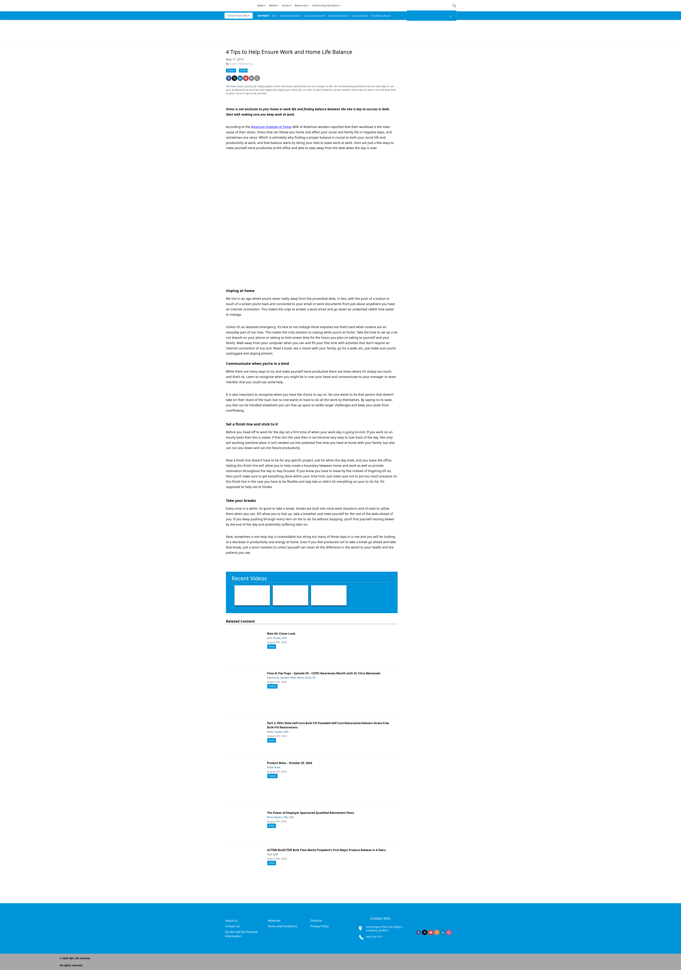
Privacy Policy (320, 926)
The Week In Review (381, 15)
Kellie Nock (273, 767)
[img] (239, 5)
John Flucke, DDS (277, 638)
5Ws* (274, 15)
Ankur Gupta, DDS (278, 731)
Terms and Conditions (282, 926)
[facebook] (229, 78)
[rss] (436, 932)
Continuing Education (325, 5)
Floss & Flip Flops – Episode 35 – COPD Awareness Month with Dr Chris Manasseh (323, 673)
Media (272, 5)
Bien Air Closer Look (281, 633)
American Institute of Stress (271, 127)
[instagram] (449, 932)
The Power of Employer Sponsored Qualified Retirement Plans (310, 813)
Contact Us (232, 926)
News (260, 5)
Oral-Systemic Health (314, 15)
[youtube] (430, 932)
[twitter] (234, 78)
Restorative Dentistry (338, 15)
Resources (301, 5)
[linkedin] (240, 78)
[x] (424, 932)
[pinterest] (246, 78)
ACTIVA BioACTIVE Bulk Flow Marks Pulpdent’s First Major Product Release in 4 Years (326, 850)
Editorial (316, 920)
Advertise (274, 920)
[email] (251, 78)
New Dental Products (290, 15)
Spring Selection (360, 15)
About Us (231, 920)
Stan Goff (272, 854)
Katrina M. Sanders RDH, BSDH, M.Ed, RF (291, 677)
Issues (285, 5)
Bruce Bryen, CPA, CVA (280, 817)
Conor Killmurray (241, 64)
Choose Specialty (237, 15)
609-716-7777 (374, 936)
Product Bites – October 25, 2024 (289, 763)
